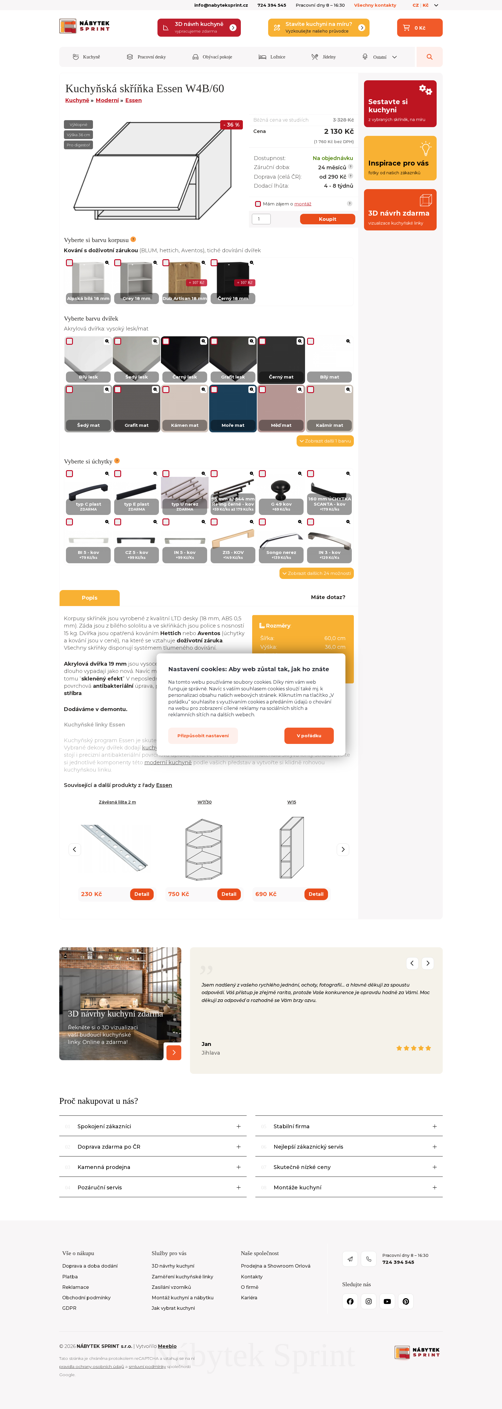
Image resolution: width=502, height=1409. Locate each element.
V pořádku (309, 735)
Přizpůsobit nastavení (203, 735)
